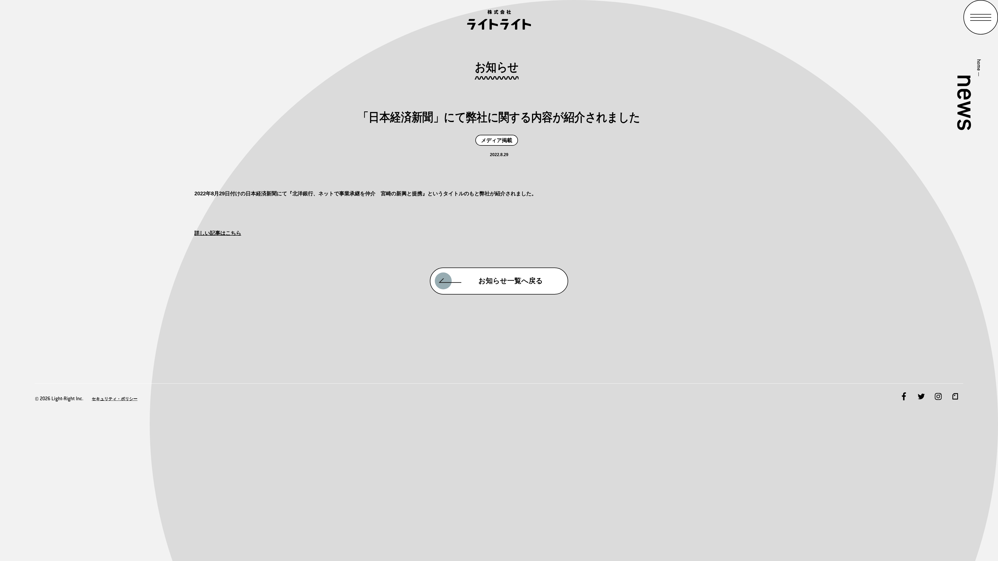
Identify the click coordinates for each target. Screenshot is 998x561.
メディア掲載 (496, 140)
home (979, 65)
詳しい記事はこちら (217, 233)
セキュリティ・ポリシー (114, 399)
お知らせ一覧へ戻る (510, 281)
